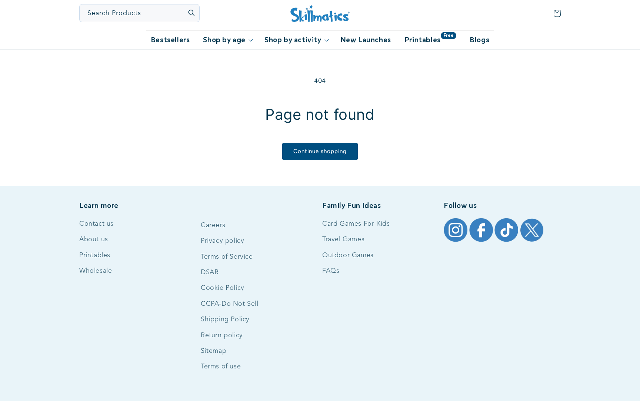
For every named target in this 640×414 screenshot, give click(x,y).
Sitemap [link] (213, 351)
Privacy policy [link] (222, 241)
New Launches (365, 40)
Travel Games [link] (343, 239)
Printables (428, 38)
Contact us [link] (96, 224)
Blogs (479, 40)
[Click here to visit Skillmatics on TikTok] (507, 241)
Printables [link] (94, 255)
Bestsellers (170, 40)
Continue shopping (320, 151)
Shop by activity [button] (292, 40)
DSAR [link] (210, 272)
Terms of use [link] (221, 366)
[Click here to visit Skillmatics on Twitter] (532, 241)
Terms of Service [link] (227, 257)
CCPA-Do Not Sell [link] (230, 304)
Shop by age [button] (224, 40)
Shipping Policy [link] (225, 319)
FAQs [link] (330, 271)
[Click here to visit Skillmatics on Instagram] (456, 241)
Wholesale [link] (95, 271)
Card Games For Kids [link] (356, 224)
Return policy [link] (222, 335)
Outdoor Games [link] (348, 255)
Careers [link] (213, 225)
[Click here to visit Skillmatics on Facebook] (482, 241)
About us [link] (93, 239)
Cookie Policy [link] (222, 288)
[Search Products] (191, 12)
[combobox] (140, 13)
